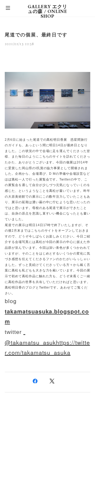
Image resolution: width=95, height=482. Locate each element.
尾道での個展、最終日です (36, 34)
